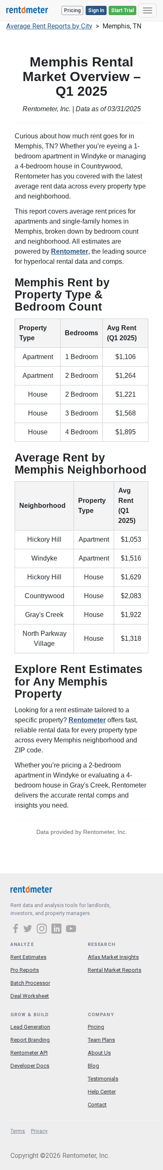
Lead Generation (30, 1027)
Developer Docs (29, 1066)
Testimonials (103, 1079)
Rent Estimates (28, 957)
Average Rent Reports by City (49, 26)
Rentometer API (29, 1053)
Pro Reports (24, 970)
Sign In (96, 10)
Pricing (72, 10)
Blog (93, 1066)
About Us (99, 1053)
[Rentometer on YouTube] (71, 929)
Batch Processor (30, 983)
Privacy (39, 1131)
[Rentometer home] (27, 10)
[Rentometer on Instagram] (43, 929)
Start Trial (122, 10)
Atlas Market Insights (113, 957)
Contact (97, 1104)
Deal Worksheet (29, 996)
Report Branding (30, 1040)
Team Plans (101, 1040)
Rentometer (69, 251)
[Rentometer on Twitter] (29, 929)
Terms (17, 1131)
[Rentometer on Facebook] (17, 929)
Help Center (102, 1091)
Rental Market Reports (114, 970)
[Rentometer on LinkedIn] (57, 929)
